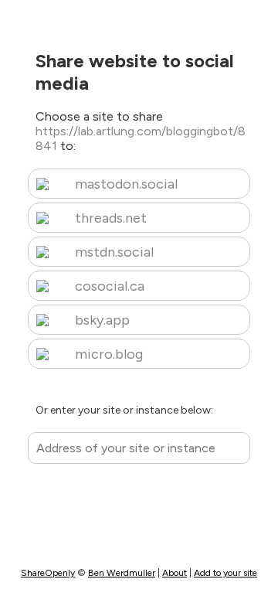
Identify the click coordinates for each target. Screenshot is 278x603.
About (174, 572)
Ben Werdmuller (121, 572)
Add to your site (225, 572)
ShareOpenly (48, 572)
